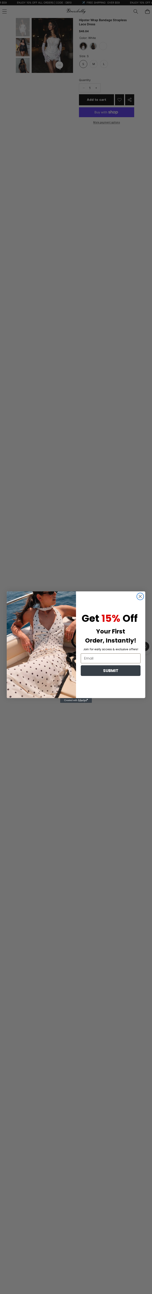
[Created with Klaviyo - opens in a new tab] (76, 700)
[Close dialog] (140, 596)
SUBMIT (110, 670)
